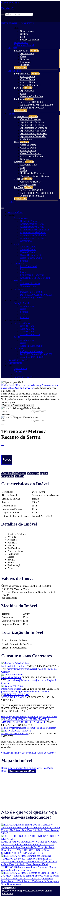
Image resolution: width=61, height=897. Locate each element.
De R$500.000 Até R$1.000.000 (36, 104)
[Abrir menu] (2, 207)
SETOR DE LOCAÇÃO (14, 697)
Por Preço (19, 99)
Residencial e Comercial (32, 173)
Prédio (23, 170)
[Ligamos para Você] (12, 382)
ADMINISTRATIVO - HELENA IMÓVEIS (23, 722)
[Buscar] (2, 14)
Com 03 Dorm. (27, 82)
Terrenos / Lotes (28, 184)
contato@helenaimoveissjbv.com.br (18, 727)
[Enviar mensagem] (12, 415)
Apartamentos (27, 53)
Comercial (25, 62)
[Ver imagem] (30, 447)
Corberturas (26, 139)
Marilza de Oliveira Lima (13, 666)
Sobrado (24, 59)
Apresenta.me (9, 887)
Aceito (29, 405)
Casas (23, 56)
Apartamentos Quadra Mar (33, 133)
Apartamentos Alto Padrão (33, 130)
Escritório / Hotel (28, 164)
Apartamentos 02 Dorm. (32, 122)
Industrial (25, 64)
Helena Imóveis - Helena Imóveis (17, 23)
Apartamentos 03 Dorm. (32, 125)
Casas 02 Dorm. (28, 147)
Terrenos (18, 178)
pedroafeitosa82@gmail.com (15, 691)
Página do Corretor (39, 691)
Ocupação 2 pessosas (30, 119)
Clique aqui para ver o (21, 771)
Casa (16, 142)
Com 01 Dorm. (27, 76)
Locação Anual (21, 50)
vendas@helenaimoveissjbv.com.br (18, 752)
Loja (22, 167)
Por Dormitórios (22, 73)
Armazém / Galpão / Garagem (35, 176)
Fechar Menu (20, 67)
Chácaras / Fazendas (30, 181)
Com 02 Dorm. (27, 79)
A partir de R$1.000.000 (32, 107)
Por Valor (18, 187)
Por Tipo (18, 87)
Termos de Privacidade (13, 405)
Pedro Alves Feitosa (11, 688)
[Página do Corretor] (15, 663)
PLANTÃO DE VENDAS (14, 733)
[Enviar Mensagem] (2, 424)
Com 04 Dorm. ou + (30, 85)
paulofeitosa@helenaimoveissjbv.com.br (27, 680)
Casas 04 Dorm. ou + (30, 153)
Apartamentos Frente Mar (33, 136)
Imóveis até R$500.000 (31, 102)
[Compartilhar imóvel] (2, 445)
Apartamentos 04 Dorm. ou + (34, 127)
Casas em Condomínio (31, 96)
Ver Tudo (34, 50)
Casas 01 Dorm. (28, 144)
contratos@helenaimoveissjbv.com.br (19, 716)
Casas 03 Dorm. (28, 150)
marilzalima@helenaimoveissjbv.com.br (26, 669)
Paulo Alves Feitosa (11, 677)
